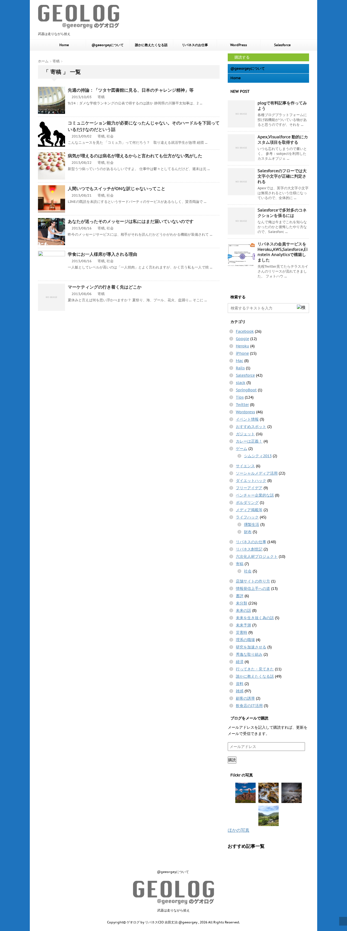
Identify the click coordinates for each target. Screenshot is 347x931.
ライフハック (247, 517)
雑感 (239, 691)
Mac (239, 360)
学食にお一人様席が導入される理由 (102, 254)
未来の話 (243, 610)
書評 (239, 595)
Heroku (242, 346)
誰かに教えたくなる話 (151, 45)
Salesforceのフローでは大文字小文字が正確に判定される (282, 176)
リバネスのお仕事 (195, 45)
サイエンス (245, 465)
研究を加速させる (251, 647)
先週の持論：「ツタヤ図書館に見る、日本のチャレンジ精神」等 (131, 90)
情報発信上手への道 (253, 588)
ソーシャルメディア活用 (257, 473)
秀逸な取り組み (249, 654)
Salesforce (282, 45)
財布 (248, 531)
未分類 (241, 603)
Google (242, 338)
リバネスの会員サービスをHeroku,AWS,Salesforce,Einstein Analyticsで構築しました (283, 252)
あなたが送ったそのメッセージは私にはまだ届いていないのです (131, 221)
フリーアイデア (249, 487)
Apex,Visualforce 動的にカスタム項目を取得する (283, 139)
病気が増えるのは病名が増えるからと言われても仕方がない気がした (135, 155)
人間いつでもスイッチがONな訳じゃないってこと (116, 188)
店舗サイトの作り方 (253, 581)
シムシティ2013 (258, 455)
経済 (239, 661)
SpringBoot (246, 390)
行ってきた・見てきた (255, 669)
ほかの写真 (238, 830)
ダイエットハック (251, 480)
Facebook (245, 331)
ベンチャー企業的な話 (255, 495)
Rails (240, 368)
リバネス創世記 (249, 549)
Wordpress (245, 411)
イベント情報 (247, 419)
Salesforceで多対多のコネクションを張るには (282, 212)
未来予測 (243, 625)
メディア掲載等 (249, 509)
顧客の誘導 (245, 698)
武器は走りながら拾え (173, 910)
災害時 (241, 632)
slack (240, 382)
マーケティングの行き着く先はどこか (105, 287)
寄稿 (101, 97)
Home (64, 45)
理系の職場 (245, 639)
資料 (239, 683)
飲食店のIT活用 (249, 705)
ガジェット (245, 433)
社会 (110, 136)
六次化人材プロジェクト (257, 556)
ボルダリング (247, 502)
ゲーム (241, 448)
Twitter (242, 404)
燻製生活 (251, 524)
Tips (240, 397)
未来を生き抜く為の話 (255, 617)
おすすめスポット (251, 426)
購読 (232, 759)
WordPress (238, 45)
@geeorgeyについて (108, 45)
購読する (241, 57)
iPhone (242, 353)
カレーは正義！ (249, 441)
